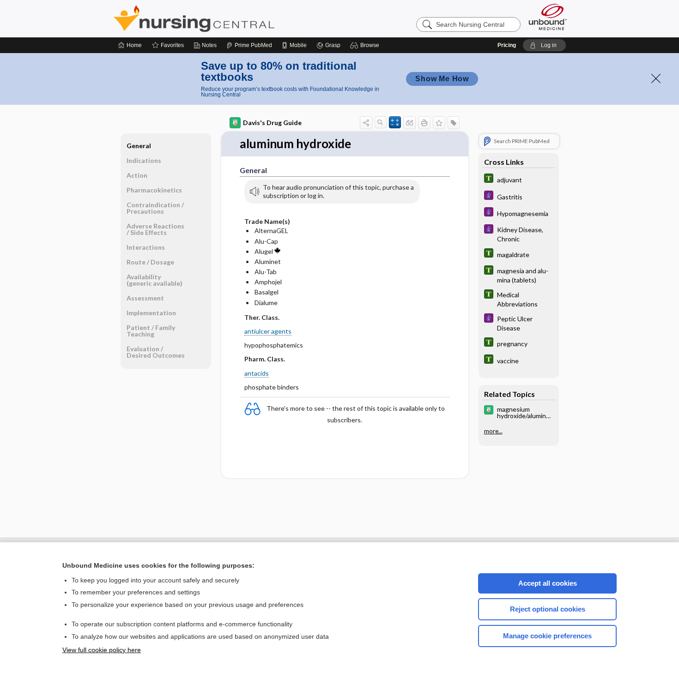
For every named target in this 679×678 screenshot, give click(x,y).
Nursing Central (228, 18)
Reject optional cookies (547, 609)
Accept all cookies (547, 583)
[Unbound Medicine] (547, 16)
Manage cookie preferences (547, 636)
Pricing (506, 45)
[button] (366, 45)
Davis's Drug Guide (272, 122)
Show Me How (442, 79)
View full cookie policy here (101, 650)
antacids (256, 373)
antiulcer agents (267, 331)
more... (493, 430)
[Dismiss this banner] (656, 78)
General (139, 146)
